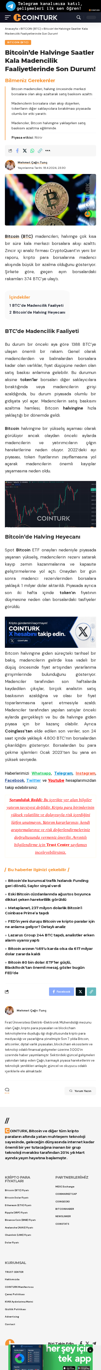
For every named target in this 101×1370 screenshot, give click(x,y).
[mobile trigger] (9, 17)
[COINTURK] (35, 17)
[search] (78, 17)
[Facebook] (81, 1344)
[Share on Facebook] (17, 151)
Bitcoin (12, 236)
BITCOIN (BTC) (31, 29)
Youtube (56, 780)
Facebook (14, 780)
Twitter (33, 780)
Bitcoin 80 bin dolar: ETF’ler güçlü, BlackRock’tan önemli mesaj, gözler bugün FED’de (44, 967)
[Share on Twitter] (24, 151)
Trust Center (58, 844)
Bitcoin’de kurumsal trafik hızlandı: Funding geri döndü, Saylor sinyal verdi (46, 883)
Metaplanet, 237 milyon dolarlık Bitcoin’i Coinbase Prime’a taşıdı (43, 910)
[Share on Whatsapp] (32, 151)
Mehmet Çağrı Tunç (33, 162)
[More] (47, 151)
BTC (27, 236)
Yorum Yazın (83, 1091)
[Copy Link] (40, 151)
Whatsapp (41, 773)
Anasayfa (11, 29)
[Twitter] (87, 1344)
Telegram (63, 773)
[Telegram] (94, 1344)
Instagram (85, 773)
